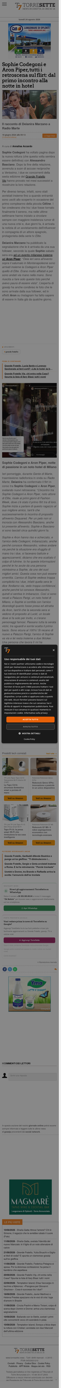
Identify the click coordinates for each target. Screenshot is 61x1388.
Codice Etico (30, 1363)
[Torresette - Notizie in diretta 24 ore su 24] (29, 1350)
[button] (29, 733)
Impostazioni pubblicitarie (35, 706)
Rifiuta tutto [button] (30, 727)
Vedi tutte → (51, 753)
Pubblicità (13, 1366)
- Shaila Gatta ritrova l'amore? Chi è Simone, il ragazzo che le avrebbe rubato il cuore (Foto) (28, 1233)
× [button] (53, 650)
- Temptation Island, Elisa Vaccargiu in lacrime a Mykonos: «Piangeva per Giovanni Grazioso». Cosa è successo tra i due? (29, 1286)
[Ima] (29, 994)
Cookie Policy (44, 1363)
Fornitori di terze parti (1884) (17, 686)
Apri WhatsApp (30, 908)
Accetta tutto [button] (30, 719)
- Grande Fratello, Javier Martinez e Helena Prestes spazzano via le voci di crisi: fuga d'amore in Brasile (28, 1297)
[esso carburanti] (29, 41)
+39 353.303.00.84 (24, 896)
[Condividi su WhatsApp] (15, 969)
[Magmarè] (30, 1197)
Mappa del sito (38, 1366)
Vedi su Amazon (15, 798)
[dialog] (29, 694)
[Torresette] (35, 6)
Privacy (19, 1363)
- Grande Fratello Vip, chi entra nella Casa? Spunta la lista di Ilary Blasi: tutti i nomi (28, 1276)
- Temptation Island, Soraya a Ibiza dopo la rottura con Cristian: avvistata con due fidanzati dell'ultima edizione (30, 1328)
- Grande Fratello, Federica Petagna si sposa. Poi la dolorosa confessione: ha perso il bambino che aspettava (29, 1267)
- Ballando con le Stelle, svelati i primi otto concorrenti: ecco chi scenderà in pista (28, 1318)
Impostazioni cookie (13, 713)
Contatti (11, 1363)
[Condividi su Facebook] (5, 969)
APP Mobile (24, 1366)
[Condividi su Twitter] (10, 969)
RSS (48, 1366)
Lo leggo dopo (49, 135)
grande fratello (12, 351)
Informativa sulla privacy (36, 713)
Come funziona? (10, 955)
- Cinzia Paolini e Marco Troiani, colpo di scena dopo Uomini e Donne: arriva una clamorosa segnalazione (30, 1308)
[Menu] (4, 4)
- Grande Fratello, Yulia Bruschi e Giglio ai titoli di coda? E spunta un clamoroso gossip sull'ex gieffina (29, 1255)
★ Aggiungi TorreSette (29, 940)
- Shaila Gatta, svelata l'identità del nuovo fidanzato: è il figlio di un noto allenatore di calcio (28, 1244)
